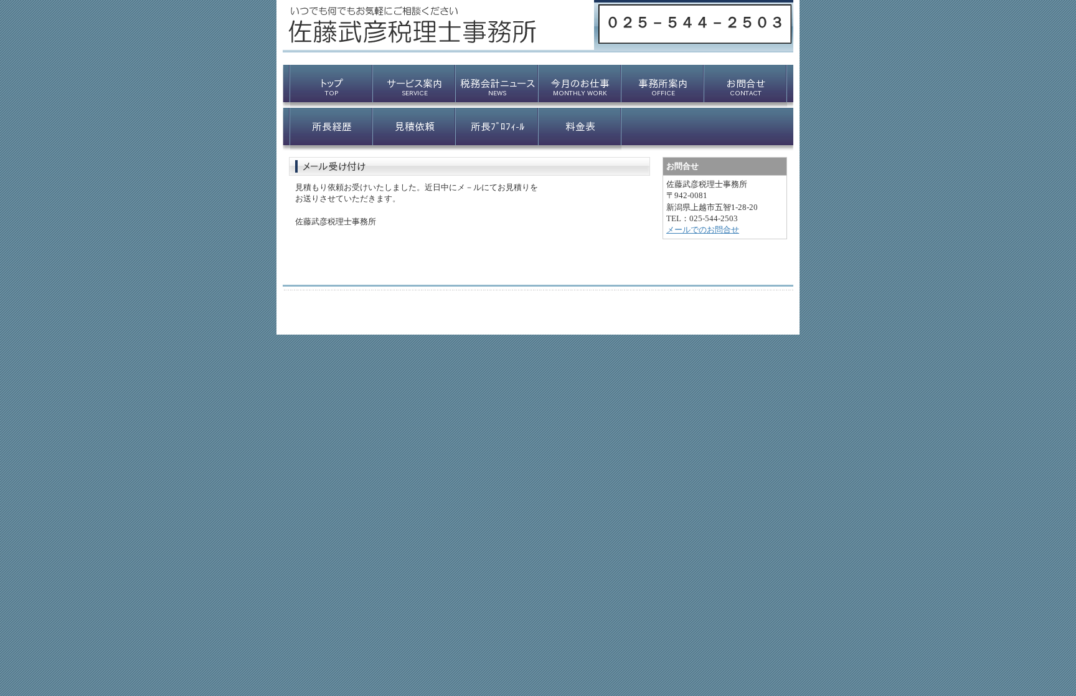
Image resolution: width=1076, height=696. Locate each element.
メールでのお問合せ (702, 229)
